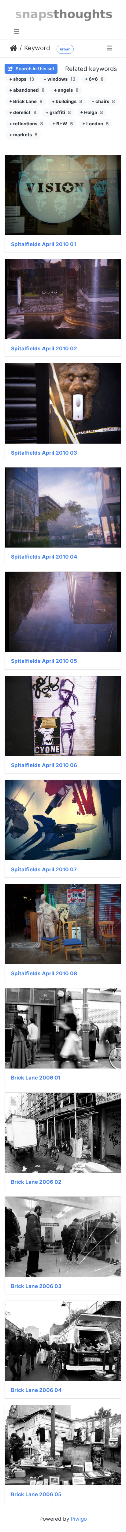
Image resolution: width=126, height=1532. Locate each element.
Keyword (37, 48)
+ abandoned (27, 90)
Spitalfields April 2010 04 (44, 557)
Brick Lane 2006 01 (36, 1078)
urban (65, 49)
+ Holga (91, 112)
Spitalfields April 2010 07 (44, 869)
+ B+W (62, 124)
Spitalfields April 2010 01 (43, 244)
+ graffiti (58, 112)
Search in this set (34, 69)
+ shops (21, 79)
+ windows (59, 79)
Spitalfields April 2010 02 (44, 348)
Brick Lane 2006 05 (36, 1494)
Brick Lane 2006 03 (36, 1286)
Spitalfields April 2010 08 (44, 973)
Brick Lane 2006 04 (36, 1390)
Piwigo (79, 1519)
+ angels (66, 90)
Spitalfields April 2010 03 (44, 453)
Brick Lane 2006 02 (36, 1182)
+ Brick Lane (26, 101)
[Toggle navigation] (16, 31)
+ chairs (103, 101)
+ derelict (22, 112)
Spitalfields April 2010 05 (44, 661)
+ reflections (26, 124)
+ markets (23, 135)
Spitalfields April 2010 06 (44, 765)
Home (13, 48)
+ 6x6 (94, 79)
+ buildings (67, 101)
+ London (95, 124)
